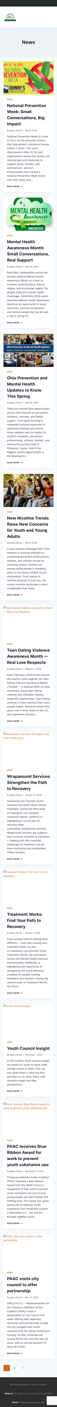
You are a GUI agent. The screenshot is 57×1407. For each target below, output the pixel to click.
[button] (51, 14)
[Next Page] (23, 1368)
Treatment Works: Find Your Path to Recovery (25, 920)
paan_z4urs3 (16, 130)
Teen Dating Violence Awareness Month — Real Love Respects (28, 656)
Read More (15, 186)
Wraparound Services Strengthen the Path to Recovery (28, 782)
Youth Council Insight (28, 1048)
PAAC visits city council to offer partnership (23, 1284)
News (10, 99)
